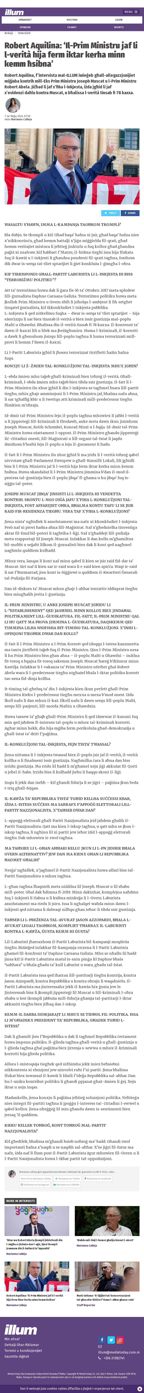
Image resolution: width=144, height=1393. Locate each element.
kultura (72, 19)
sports (119, 27)
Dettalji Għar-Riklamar (21, 1345)
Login (118, 19)
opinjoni (25, 27)
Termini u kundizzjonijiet (23, 1351)
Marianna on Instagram (36, 1184)
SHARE (131, 213)
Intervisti (24, 33)
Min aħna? (12, 1339)
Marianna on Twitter (69, 1178)
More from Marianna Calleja (36, 1178)
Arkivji (8, 33)
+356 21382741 (114, 1358)
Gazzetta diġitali (16, 1356)
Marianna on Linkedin (68, 1184)
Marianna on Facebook (99, 1178)
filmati (72, 27)
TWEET (112, 213)
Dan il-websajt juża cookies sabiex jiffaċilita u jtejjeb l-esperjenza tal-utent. (72, 1388)
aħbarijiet (25, 19)
